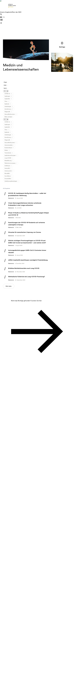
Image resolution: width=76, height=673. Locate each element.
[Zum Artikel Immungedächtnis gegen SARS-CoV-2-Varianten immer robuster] (26, 252)
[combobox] (6, 82)
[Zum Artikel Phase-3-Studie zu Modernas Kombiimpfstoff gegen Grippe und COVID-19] (26, 215)
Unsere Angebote (6, 12)
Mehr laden (9, 286)
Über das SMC (17, 12)
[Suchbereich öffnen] (1, 14)
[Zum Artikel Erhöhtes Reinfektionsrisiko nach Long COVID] (26, 270)
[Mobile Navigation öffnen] (1, 19)
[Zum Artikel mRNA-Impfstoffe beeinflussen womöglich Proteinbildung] (26, 261)
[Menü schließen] (1, 23)
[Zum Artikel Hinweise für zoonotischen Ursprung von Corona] (26, 234)
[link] (38, 5)
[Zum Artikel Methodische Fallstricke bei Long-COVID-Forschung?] (26, 278)
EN (4, 17)
